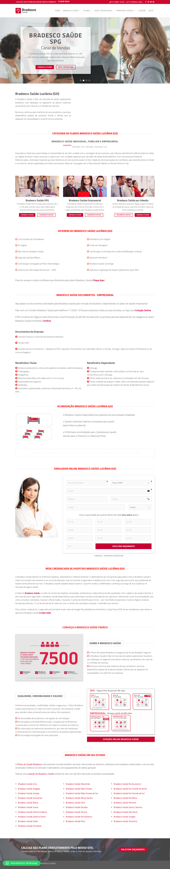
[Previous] (6, 50)
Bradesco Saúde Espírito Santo (32, 816)
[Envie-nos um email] (153, 2)
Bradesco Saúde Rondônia (125, 798)
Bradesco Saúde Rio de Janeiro (127, 783)
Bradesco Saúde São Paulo (125, 812)
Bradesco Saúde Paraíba (77, 807)
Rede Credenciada (103, 10)
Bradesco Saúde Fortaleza (29, 825)
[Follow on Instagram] (148, 2)
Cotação (142, 10)
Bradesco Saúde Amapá (28, 793)
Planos (86, 10)
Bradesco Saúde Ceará (28, 807)
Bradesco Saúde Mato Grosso (79, 788)
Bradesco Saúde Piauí (75, 821)
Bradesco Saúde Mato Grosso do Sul (82, 793)
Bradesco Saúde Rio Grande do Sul (129, 793)
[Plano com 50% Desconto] (26, 10)
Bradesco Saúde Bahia (28, 802)
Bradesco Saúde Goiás (28, 821)
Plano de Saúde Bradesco (29, 764)
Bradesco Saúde (71, 10)
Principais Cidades (124, 10)
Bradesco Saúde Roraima (125, 802)
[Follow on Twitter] (151, 2)
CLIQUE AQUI (45, 612)
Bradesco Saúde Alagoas (29, 788)
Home (57, 10)
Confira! (47, 321)
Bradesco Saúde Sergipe (124, 816)
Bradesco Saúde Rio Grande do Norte (130, 788)
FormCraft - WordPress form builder (109, 556)
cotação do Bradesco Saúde (40, 774)
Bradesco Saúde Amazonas (30, 798)
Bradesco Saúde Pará (75, 802)
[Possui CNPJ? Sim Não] (131, 483)
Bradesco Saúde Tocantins (125, 821)
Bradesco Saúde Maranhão (78, 783)
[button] (22, 863)
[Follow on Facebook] (146, 2)
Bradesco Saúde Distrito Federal (32, 812)
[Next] (163, 50)
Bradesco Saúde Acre (27, 783)
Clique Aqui (99, 280)
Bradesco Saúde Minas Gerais (79, 798)
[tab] (67, 146)
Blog (151, 10)
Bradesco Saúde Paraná (76, 812)
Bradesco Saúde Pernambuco (79, 816)
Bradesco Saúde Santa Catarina (128, 807)
